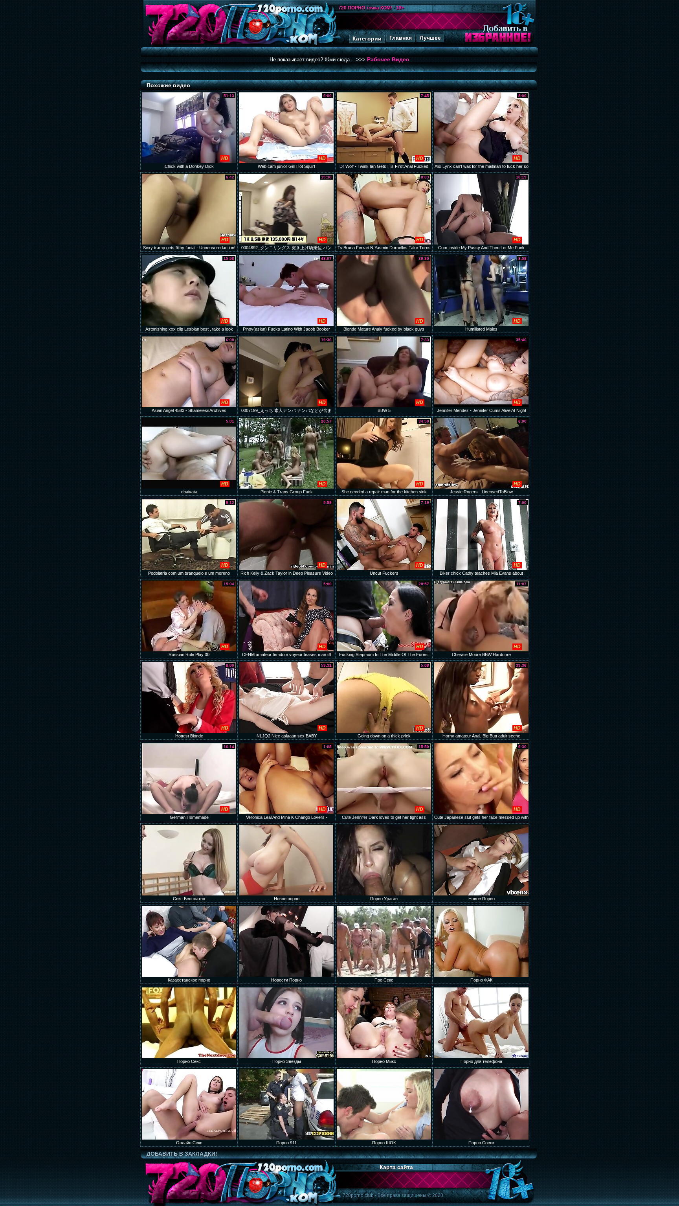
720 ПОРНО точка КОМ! (365, 8)
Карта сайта (396, 1167)
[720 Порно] (185, 45)
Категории (367, 38)
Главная (400, 38)
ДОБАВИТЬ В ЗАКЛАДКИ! (182, 1154)
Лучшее (430, 38)
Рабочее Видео (388, 59)
